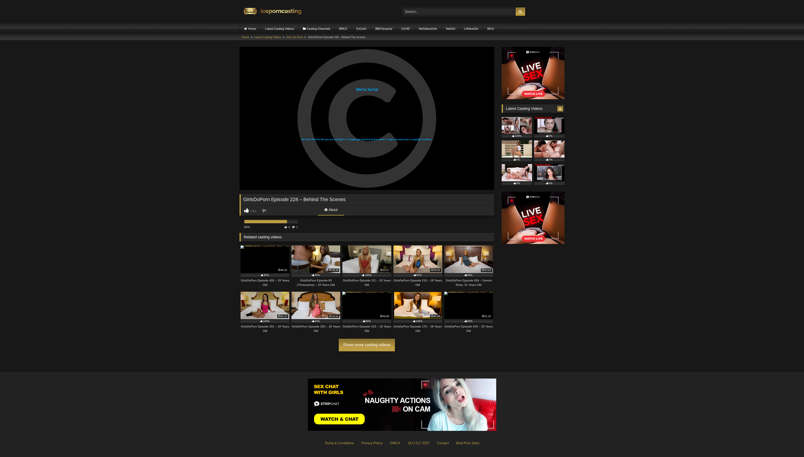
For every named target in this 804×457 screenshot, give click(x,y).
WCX (490, 28)
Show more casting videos (367, 345)
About (333, 210)
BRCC (343, 28)
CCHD (405, 28)
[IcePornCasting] (272, 12)
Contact (443, 443)
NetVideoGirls (428, 28)
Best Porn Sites (467, 443)
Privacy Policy (372, 443)
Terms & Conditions (339, 443)
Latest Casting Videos (279, 28)
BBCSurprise (383, 28)
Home (252, 28)
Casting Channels (318, 28)
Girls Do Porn (294, 37)
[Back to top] (791, 444)
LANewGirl (471, 28)
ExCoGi (361, 28)
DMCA (395, 443)
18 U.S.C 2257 (419, 443)
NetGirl (450, 28)
